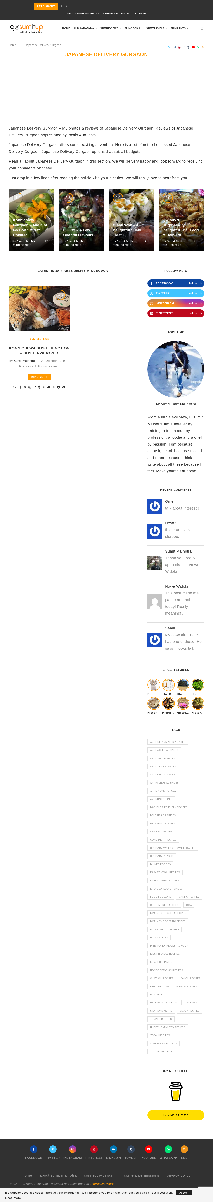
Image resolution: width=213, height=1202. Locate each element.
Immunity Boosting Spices (168, 921)
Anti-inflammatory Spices (167, 742)
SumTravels (155, 28)
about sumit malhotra (83, 13)
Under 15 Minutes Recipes (167, 1027)
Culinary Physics (162, 856)
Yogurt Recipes (161, 1051)
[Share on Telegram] (58, 387)
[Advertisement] (106, 94)
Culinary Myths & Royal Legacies (173, 848)
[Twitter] (169, 47)
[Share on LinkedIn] (35, 387)
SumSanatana (83, 28)
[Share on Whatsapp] (54, 387)
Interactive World (102, 1183)
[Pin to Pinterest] (30, 387)
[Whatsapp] (198, 47)
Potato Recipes (186, 986)
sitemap (140, 13)
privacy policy (179, 1175)
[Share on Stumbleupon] (49, 387)
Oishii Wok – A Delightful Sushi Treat (127, 230)
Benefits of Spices (163, 815)
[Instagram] (174, 47)
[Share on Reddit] (44, 387)
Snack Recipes (189, 1010)
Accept (184, 1192)
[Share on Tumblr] (39, 387)
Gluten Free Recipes (164, 905)
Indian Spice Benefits (164, 929)
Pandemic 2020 (159, 986)
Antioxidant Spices (163, 791)
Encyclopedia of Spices (166, 888)
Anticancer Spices (163, 758)
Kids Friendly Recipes (165, 954)
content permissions (141, 1175)
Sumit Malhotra (28, 241)
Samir (170, 628)
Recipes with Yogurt (164, 1002)
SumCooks (132, 28)
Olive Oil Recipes (161, 978)
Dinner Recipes (160, 864)
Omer (170, 501)
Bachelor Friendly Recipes (168, 807)
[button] (61, 6)
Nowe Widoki (176, 586)
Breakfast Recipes (163, 823)
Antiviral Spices (161, 799)
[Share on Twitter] (25, 387)
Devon (171, 523)
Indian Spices (159, 937)
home (27, 1175)
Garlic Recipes (189, 897)
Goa (189, 905)
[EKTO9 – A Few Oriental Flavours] (81, 220)
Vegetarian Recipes (163, 1043)
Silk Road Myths (161, 1010)
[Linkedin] (184, 47)
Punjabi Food (159, 994)
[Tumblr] (188, 47)
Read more (39, 376)
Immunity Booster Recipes (168, 913)
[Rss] (203, 47)
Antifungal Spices (162, 774)
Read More (13, 1197)
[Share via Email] (64, 387)
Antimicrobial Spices (164, 782)
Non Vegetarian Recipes (166, 970)
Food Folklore (160, 897)
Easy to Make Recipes (164, 880)
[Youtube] (193, 47)
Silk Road (193, 1002)
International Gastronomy (169, 945)
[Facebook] (165, 47)
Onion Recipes (191, 978)
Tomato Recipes (161, 1019)
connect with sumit (117, 13)
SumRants (178, 28)
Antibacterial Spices (164, 750)
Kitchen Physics (161, 962)
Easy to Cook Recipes (165, 872)
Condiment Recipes (163, 840)
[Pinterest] (179, 47)
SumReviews (109, 28)
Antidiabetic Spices (163, 766)
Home (66, 28)
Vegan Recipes (160, 1035)
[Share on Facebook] (20, 387)
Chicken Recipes (161, 831)
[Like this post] (14, 387)
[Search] (202, 28)
